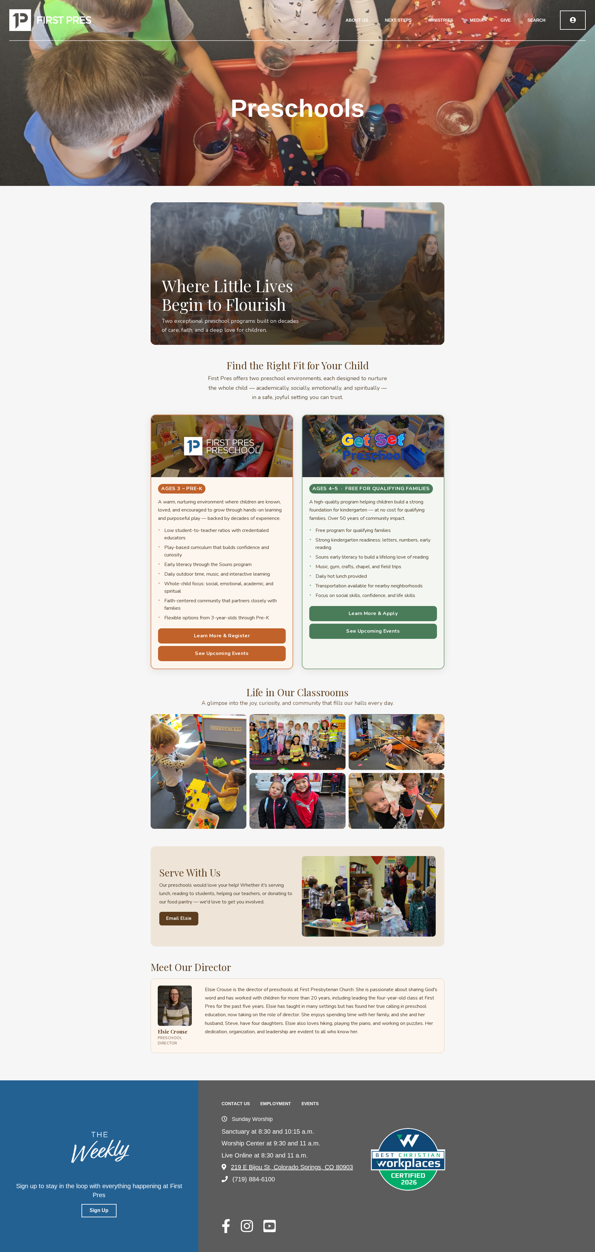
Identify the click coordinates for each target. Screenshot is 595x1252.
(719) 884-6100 (253, 1179)
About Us (357, 20)
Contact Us (236, 1103)
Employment (275, 1103)
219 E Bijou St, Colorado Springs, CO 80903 (292, 1167)
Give (505, 20)
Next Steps (398, 20)
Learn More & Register (222, 635)
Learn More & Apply (373, 613)
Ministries (440, 20)
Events (310, 1103)
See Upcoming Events (222, 653)
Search (536, 20)
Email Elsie (179, 918)
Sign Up (99, 1210)
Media (477, 20)
